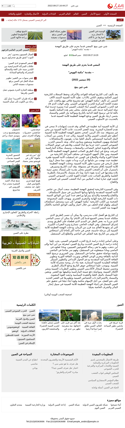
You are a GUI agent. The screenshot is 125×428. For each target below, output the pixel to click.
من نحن (74, 5)
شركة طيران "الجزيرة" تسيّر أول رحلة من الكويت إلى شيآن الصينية (18, 100)
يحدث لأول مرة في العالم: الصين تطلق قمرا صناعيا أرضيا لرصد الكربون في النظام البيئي (93, 328)
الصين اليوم (100, 408)
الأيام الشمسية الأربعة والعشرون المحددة (59, 359)
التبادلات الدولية (49, 14)
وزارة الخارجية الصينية (35, 405)
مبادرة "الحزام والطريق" (67, 372)
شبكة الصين (74, 405)
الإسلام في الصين (27, 343)
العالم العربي (64, 14)
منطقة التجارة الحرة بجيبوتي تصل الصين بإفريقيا (18, 91)
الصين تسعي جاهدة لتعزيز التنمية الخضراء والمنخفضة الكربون (49, 325)
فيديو (52, 20)
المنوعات (71, 20)
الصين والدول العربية (20, 250)
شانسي (34, 364)
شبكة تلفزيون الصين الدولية (95, 405)
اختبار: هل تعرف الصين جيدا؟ (65, 368)
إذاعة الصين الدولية (57, 405)
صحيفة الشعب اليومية (25, 323)
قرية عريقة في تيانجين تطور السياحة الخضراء (113, 325)
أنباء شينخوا (116, 405)
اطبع (66, 55)
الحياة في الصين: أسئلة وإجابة (105, 387)
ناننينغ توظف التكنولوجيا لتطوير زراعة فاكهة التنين (18, 34)
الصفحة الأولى (110, 14)
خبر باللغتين (21, 268)
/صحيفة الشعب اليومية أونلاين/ (58, 294)
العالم (75, 14)
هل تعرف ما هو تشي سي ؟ (65, 364)
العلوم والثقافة (14, 14)
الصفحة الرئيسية (115, 25)
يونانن (35, 368)
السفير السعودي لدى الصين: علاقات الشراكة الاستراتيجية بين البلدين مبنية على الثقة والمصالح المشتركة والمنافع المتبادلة (18, 68)
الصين (84, 14)
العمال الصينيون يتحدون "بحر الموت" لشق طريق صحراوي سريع (17, 56)
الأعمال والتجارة (32, 14)
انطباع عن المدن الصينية (27, 359)
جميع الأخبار (95, 14)
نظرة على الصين (21, 233)
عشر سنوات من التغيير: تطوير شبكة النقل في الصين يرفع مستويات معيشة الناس (19, 81)
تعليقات (60, 20)
